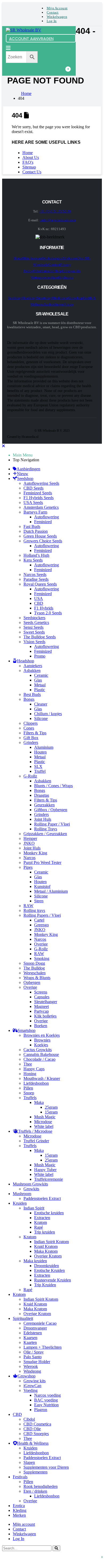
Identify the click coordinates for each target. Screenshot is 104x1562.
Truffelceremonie (48, 1179)
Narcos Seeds (34, 574)
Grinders (30, 742)
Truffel (40, 771)
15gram (51, 1112)
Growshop (75, 298)
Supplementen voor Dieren (46, 1467)
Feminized (43, 521)
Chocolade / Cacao (39, 1059)
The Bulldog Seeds (39, 637)
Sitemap (29, 167)
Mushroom (60, 298)
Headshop (29, 298)
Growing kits (34, 1381)
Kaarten (30, 1342)
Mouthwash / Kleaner (41, 1078)
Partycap (41, 1011)
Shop (58, 271)
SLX (38, 766)
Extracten (42, 1217)
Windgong (32, 1371)
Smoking (41, 958)
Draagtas (41, 795)
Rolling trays (34, 910)
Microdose (43, 1121)
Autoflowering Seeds (41, 483)
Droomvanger (35, 1328)
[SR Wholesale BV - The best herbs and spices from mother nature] (23, 30)
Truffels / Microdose (35, 1131)
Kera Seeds (33, 560)
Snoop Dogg (34, 963)
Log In (52, 21)
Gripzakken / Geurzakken (45, 833)
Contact (53, 12)
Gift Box (30, 737)
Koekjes (41, 1045)
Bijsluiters (66, 277)
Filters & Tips (34, 733)
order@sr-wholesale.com (58, 220)
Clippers (30, 723)
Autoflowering (46, 517)
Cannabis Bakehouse (41, 1054)
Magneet (41, 1006)
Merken (19, 1515)
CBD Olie (32, 1429)
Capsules (41, 997)
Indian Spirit (33, 1208)
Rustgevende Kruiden (52, 1280)
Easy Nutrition (46, 1405)
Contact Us (31, 172)
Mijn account (57, 8)
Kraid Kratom (46, 1246)
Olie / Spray (33, 1352)
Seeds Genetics (36, 622)
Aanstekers (32, 665)
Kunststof (42, 886)
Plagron (40, 1409)
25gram (51, 1107)
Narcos (29, 857)
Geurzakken (44, 805)
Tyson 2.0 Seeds (48, 613)
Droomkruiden (46, 1265)
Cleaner (40, 704)
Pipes (28, 867)
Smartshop (44, 298)
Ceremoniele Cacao (40, 1323)
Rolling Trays (45, 829)
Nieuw (68, 304)
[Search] (56, 1548)
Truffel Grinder (36, 1141)
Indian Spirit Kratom (51, 1241)
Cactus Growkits (37, 1049)
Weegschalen (34, 973)
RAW (28, 905)
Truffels (30, 1097)
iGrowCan (32, 1385)
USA (38, 598)
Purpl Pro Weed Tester (42, 862)
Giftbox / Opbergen (50, 809)
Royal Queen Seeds (40, 584)
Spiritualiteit (23, 1318)
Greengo (41, 925)
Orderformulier (43, 271)
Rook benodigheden (40, 1486)
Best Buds (32, 694)
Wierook (30, 1366)
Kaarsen (30, 1337)
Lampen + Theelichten (42, 1347)
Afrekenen (69, 258)
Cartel (39, 920)
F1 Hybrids (43, 608)
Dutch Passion (35, 531)
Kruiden (20, 1203)
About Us (30, 157)
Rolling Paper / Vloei (52, 824)
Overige (41, 944)
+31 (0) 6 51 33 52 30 (55, 211)
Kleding (19, 1510)
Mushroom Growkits (30, 1184)
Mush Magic (44, 1117)
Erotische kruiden (49, 1213)
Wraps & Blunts (36, 977)
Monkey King (35, 853)
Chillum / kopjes (48, 713)
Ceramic (41, 675)
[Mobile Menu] (8, 48)
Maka (39, 1102)
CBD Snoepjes (36, 1433)
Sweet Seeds (34, 632)
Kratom (40, 1222)
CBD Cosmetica (37, 1424)
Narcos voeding (47, 1395)
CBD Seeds (33, 488)
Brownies (42, 1040)
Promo (39, 656)
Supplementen (35, 1472)
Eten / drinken (35, 1491)
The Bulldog (34, 968)
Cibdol (29, 1419)
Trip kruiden (44, 1232)
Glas (38, 680)
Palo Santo (32, 1357)
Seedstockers (34, 617)
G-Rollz (30, 776)
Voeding (30, 1390)
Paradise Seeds (36, 579)
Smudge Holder (36, 1361)
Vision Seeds (34, 641)
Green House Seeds (40, 536)
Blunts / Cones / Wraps (53, 785)
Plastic (39, 689)
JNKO (29, 843)
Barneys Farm (35, 512)
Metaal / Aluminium (51, 891)
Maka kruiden (35, 1261)
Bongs (28, 699)
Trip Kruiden (45, 1285)
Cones (28, 728)
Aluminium (43, 747)
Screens (40, 992)
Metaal (40, 685)
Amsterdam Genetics (41, 507)
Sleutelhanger (45, 1001)
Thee (27, 1064)
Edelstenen (32, 1333)
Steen (38, 901)
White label (43, 1126)
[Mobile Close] (3, 446)
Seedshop (15, 298)
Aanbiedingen (53, 304)
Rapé (38, 1227)
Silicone (41, 718)
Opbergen (31, 982)
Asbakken (32, 670)
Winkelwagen (57, 17)
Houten (40, 752)
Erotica (19, 1505)
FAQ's (27, 162)
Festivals (20, 1477)
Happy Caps (34, 1069)
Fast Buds (31, 526)
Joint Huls (42, 819)
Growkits (31, 1189)
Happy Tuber (45, 1169)
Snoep (28, 1093)
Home (27, 152)
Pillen (28, 1088)
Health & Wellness (33, 1443)
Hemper (30, 838)
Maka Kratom (46, 1251)
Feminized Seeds (37, 493)
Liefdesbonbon (36, 1083)
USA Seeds (33, 502)
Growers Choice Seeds (42, 541)
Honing (29, 1073)
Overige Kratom (48, 1256)
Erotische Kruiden (49, 1270)
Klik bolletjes (45, 1016)
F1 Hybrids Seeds (38, 497)
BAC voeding (46, 1400)
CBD (38, 603)
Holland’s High (36, 555)
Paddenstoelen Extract (42, 1198)
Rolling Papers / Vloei (42, 915)
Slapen (29, 1462)
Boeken (40, 1025)
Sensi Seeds (33, 627)
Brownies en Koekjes (41, 1035)
